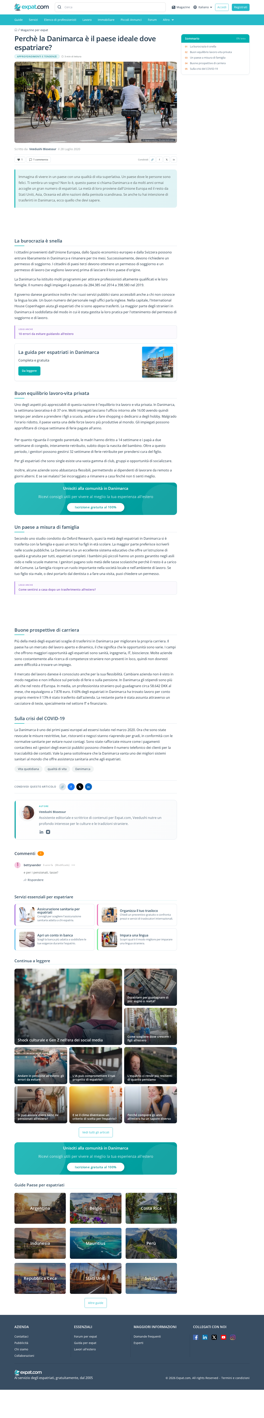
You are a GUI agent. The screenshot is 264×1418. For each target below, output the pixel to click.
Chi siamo (21, 1349)
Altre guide (95, 1303)
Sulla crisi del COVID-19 (204, 69)
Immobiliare (106, 20)
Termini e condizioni (235, 1378)
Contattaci (21, 1336)
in (174, 159)
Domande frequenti (147, 1336)
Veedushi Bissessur (42, 149)
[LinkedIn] (41, 831)
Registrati (240, 7)
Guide (18, 20)
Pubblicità (21, 1343)
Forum (152, 20)
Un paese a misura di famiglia (207, 57)
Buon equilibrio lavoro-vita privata (211, 52)
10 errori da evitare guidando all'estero (46, 334)
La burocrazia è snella (203, 46)
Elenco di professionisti (60, 20)
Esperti (138, 1343)
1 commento (40, 159)
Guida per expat (85, 1343)
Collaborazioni (24, 1356)
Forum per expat (85, 1336)
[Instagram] (48, 831)
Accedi (221, 7)
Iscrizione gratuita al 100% (95, 507)
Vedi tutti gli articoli (95, 1132)
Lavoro (87, 20)
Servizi (33, 20)
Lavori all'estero (85, 1349)
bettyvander (32, 865)
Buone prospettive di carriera (208, 63)
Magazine (183, 7)
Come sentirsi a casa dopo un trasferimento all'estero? (57, 589)
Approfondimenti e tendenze (37, 56)
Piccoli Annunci (131, 20)
